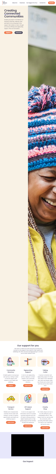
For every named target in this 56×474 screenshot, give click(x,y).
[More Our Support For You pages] (37, 2)
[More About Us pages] (17, 2)
